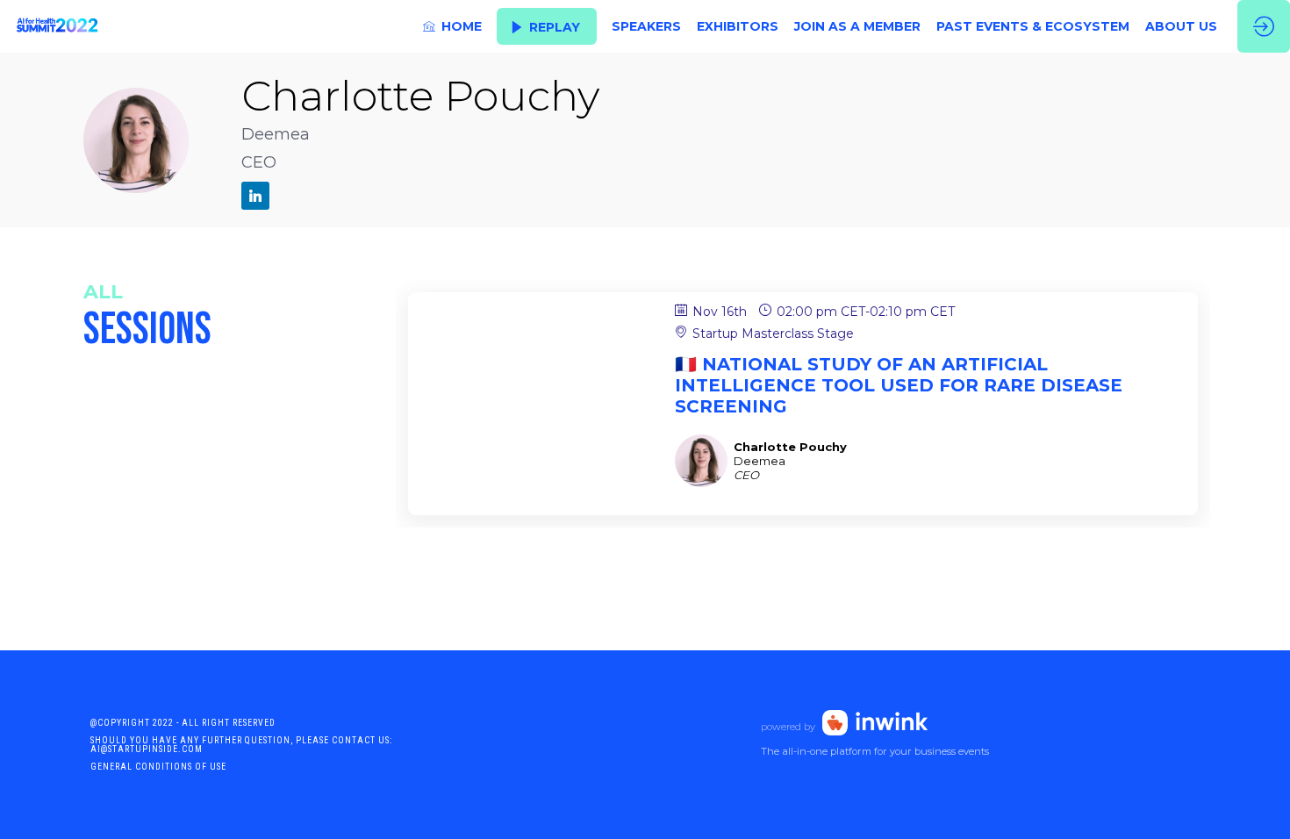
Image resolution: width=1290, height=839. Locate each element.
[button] (547, 27)
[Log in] (1263, 26)
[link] (452, 26)
